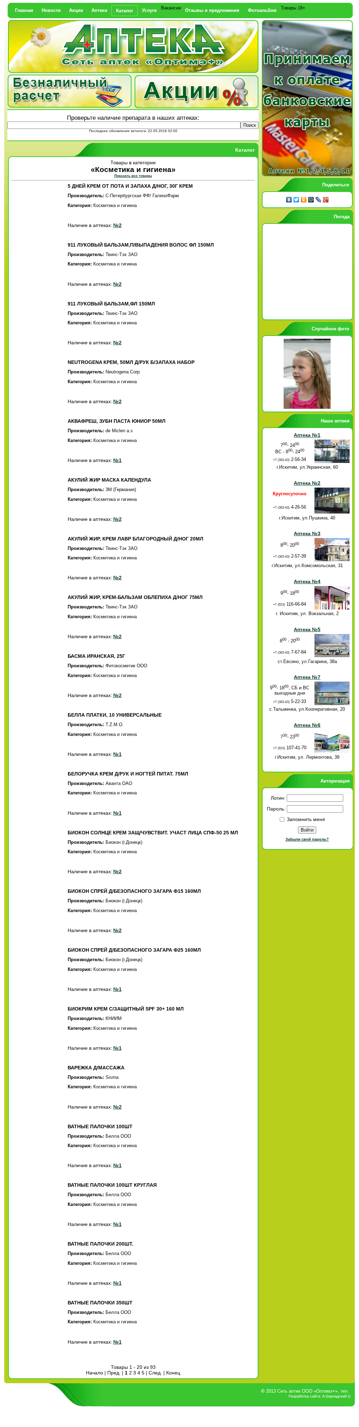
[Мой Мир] (311, 199)
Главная (24, 10)
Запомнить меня (306, 819)
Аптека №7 (307, 677)
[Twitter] (296, 199)
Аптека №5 (307, 629)
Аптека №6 (307, 725)
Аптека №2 (307, 483)
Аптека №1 (307, 435)
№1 (117, 460)
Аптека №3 (307, 533)
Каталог (124, 10)
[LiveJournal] (318, 199)
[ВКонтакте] (289, 199)
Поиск (249, 125)
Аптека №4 (307, 581)
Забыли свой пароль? (307, 839)
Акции (76, 10)
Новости (51, 10)
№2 (117, 225)
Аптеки (99, 10)
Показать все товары (133, 176)
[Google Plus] (326, 199)
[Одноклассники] (303, 199)
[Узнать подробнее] (196, 106)
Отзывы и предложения (212, 10)
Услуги (149, 10)
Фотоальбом (262, 10)
